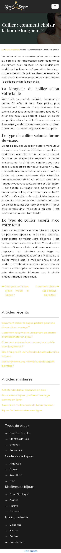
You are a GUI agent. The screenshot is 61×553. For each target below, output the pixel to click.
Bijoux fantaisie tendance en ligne (22, 410)
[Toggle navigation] (55, 6)
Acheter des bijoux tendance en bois (24, 389)
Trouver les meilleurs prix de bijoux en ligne (27, 405)
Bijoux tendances (12, 50)
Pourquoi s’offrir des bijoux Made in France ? (17, 290)
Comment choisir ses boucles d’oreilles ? (46, 290)
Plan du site (30, 550)
